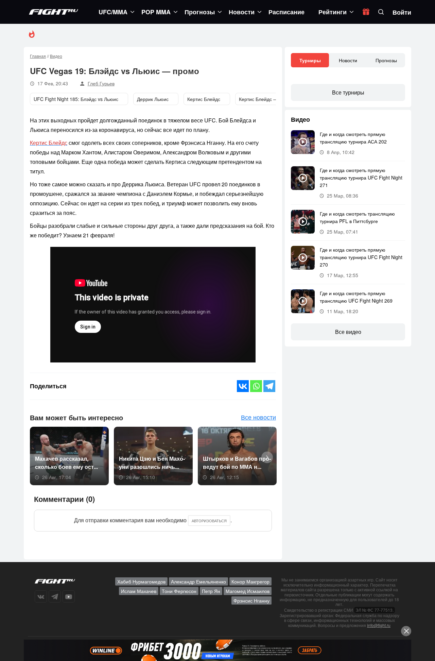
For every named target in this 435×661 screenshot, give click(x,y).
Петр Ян (211, 591)
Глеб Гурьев (101, 83)
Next (264, 457)
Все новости (258, 416)
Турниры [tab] (310, 60)
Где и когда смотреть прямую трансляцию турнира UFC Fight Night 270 (361, 257)
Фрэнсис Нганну (251, 600)
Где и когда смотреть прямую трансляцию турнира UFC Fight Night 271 (361, 177)
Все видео (348, 332)
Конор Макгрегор (250, 581)
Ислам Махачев (138, 591)
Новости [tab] (348, 60)
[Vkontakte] (243, 386)
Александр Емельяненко (198, 581)
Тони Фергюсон (179, 591)
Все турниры (348, 92)
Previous (37, 457)
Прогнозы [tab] (386, 60)
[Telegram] (269, 386)
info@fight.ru (378, 625)
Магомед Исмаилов (247, 591)
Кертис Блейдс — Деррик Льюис (275, 99)
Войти (402, 12)
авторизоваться (209, 520)
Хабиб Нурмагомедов (141, 581)
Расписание (286, 11)
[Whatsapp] (256, 386)
